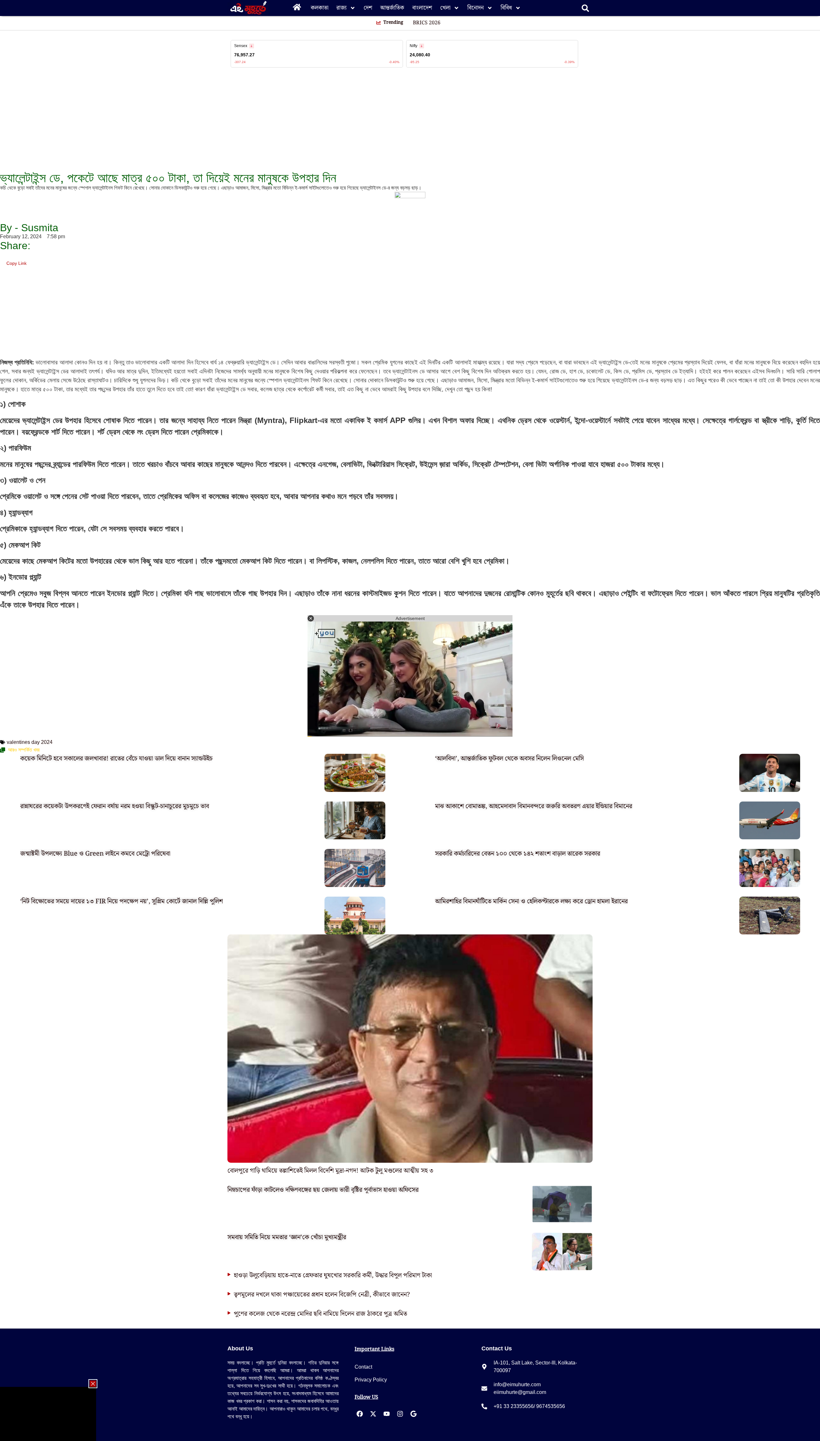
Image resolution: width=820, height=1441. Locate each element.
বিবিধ (506, 7)
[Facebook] (360, 1414)
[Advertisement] (25, 115)
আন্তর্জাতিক (392, 7)
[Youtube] (386, 1414)
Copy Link (16, 262)
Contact (363, 1367)
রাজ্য (341, 7)
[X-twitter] (373, 1414)
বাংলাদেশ (422, 7)
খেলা (445, 7)
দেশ (368, 7)
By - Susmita (29, 227)
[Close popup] (93, 1383)
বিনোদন (475, 7)
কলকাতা (319, 7)
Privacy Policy (371, 1379)
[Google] (413, 1414)
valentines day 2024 (30, 742)
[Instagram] (400, 1414)
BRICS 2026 (426, 23)
